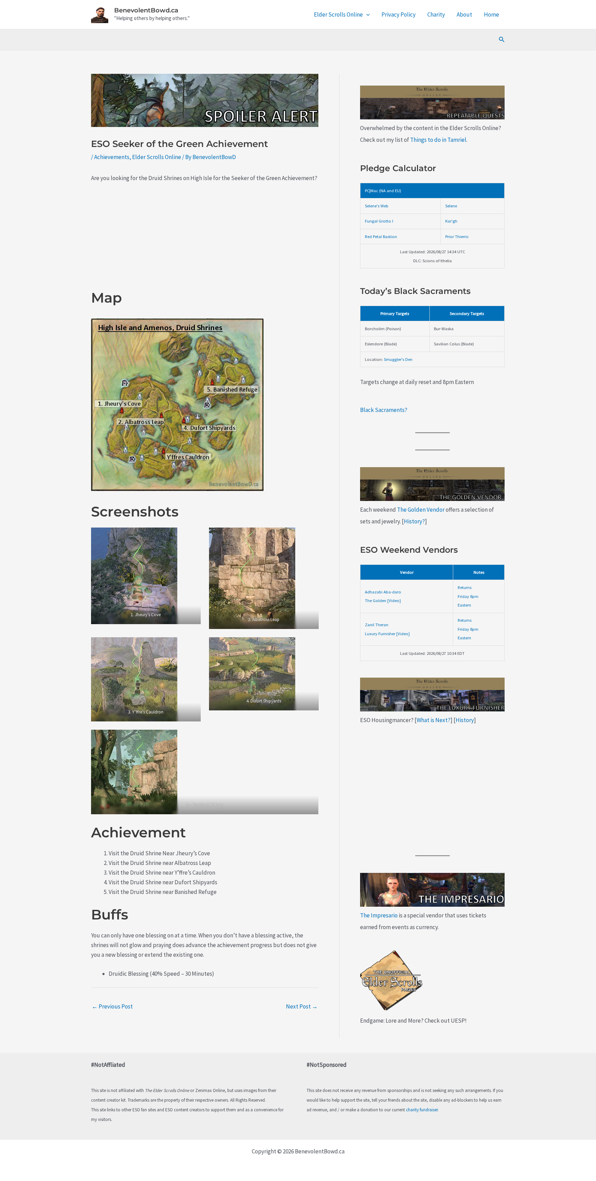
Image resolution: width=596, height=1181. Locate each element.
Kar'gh (451, 221)
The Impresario (379, 915)
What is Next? (433, 720)
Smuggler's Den (398, 359)
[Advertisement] (204, 240)
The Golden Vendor (421, 509)
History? (414, 521)
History (465, 720)
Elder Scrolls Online (338, 14)
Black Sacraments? (383, 410)
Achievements (111, 157)
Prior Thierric (457, 236)
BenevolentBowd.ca (146, 10)
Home (491, 14)
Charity (436, 14)
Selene (451, 205)
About (464, 14)
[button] (366, 14)
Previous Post (112, 1006)
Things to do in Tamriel (438, 140)
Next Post (302, 1006)
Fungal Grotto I (379, 221)
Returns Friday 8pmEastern (468, 596)
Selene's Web (376, 205)
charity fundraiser (422, 1110)
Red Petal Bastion (381, 236)
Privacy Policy (398, 14)
